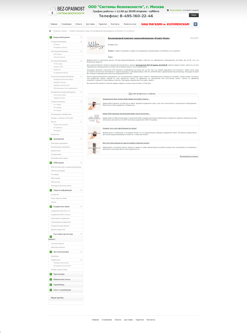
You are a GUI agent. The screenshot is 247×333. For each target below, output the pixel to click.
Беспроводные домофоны (60, 147)
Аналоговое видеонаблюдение (62, 76)
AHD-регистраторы (59, 57)
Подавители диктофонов (60, 226)
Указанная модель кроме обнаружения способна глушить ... (126, 99)
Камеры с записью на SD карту (62, 118)
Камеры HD (57, 69)
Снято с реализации (62, 290)
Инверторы (55, 256)
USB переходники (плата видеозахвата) (65, 88)
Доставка (128, 320)
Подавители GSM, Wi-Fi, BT (60, 211)
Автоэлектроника (61, 252)
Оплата (118, 320)
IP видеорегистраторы (60, 47)
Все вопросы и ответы (189, 156)
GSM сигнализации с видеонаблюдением (66, 167)
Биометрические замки (59, 158)
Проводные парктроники (61, 263)
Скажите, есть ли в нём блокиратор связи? (120, 128)
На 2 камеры (57, 107)
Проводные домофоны (59, 143)
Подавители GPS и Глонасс (60, 215)
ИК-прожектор (58, 127)
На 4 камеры (57, 110)
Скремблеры (59, 285)
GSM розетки (55, 182)
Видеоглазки (55, 151)
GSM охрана (59, 163)
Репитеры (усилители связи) (61, 186)
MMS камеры (55, 178)
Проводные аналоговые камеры (63, 79)
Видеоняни (55, 134)
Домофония (59, 139)
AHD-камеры (58, 54)
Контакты (151, 320)
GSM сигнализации (58, 171)
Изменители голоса (62, 279)
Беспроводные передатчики (61, 114)
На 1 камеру (57, 104)
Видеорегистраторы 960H (61, 85)
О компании (107, 320)
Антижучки (55, 195)
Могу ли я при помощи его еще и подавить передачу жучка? (126, 143)
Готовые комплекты (58, 102)
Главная (95, 320)
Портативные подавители (60, 218)
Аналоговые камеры (60, 95)
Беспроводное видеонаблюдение (63, 92)
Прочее (53, 122)
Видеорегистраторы (60, 82)
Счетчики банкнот (57, 244)
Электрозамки (56, 154)
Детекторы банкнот (58, 247)
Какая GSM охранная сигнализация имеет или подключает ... (126, 114)
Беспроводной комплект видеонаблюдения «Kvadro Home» (139, 38)
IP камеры (57, 44)
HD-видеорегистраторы (61, 72)
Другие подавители (58, 229)
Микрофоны (57, 130)
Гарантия (140, 320)
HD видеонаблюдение (59, 61)
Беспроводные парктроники (62, 266)
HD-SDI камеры (58, 64)
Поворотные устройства (61, 124)
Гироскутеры (59, 274)
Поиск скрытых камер (59, 198)
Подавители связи (61, 207)
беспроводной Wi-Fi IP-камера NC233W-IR (151, 65)
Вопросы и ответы (60, 31)
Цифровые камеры (59, 98)
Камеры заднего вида (59, 269)
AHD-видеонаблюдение (59, 51)
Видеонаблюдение (62, 37)
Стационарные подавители (61, 222)
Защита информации (63, 190)
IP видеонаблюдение (58, 42)
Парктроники (55, 260)
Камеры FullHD (58, 67)
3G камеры (55, 174)
